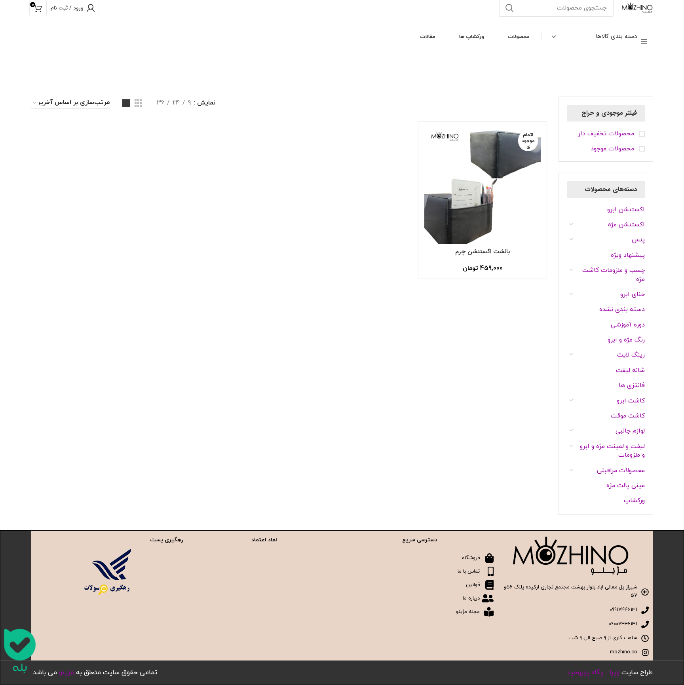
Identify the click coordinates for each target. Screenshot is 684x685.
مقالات (427, 36)
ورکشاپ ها (471, 36)
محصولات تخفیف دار (607, 133)
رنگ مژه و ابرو (626, 340)
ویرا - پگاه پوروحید (592, 672)
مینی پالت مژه (625, 485)
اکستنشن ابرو (626, 209)
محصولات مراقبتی (621, 470)
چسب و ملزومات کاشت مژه (613, 274)
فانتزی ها (632, 385)
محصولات (519, 36)
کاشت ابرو (631, 401)
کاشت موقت (628, 416)
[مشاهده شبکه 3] (138, 103)
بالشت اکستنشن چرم (482, 251)
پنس (638, 239)
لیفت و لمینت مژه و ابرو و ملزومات (612, 450)
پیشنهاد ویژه (628, 255)
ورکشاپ (634, 500)
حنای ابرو (632, 294)
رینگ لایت (631, 355)
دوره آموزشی (628, 325)
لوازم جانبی (630, 431)
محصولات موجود (613, 148)
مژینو (66, 672)
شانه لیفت (630, 370)
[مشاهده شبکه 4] (126, 103)
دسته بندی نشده (622, 309)
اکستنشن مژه (626, 224)
